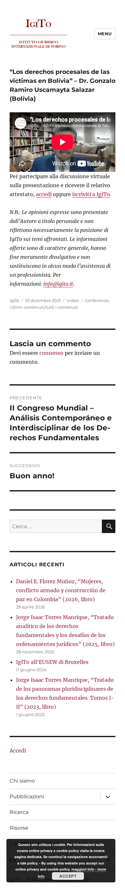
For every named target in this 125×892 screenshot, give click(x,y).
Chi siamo (22, 781)
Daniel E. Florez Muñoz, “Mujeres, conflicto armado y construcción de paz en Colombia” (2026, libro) (60, 590)
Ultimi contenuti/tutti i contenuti (44, 307)
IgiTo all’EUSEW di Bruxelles (52, 662)
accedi (44, 194)
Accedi (18, 750)
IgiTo (14, 300)
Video (73, 300)
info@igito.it (58, 284)
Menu (105, 33)
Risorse (19, 828)
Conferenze (97, 300)
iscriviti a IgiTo (91, 194)
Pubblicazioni (27, 796)
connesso (51, 353)
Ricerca (19, 812)
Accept (67, 876)
